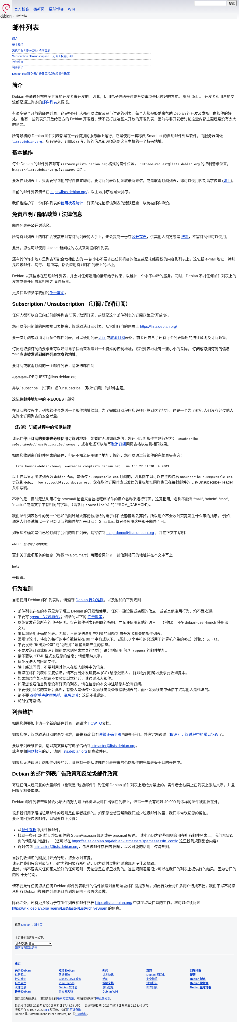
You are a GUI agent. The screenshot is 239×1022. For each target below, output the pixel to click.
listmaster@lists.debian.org (113, 746)
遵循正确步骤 (110, 735)
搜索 (185, 237)
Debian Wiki (110, 991)
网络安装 (64, 974)
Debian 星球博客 (200, 987)
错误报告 (152, 983)
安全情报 (152, 979)
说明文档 (108, 983)
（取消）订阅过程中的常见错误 (192, 735)
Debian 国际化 (155, 974)
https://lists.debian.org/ (68, 192)
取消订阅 (117, 338)
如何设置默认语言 (26, 947)
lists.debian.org (27, 141)
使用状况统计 (72, 203)
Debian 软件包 (68, 987)
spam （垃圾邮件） (45, 617)
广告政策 (95, 617)
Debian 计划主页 (31, 924)
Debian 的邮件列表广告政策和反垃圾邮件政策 (41, 73)
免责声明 (56, 293)
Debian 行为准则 (90, 600)
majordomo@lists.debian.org (130, 533)
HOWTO (95, 723)
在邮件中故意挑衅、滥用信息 (54, 695)
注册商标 (81, 1014)
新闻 (105, 970)
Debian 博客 (198, 979)
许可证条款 (74, 1009)
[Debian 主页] (6, 9)
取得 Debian (66, 970)
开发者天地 (66, 991)
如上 (227, 181)
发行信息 (108, 987)
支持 (149, 970)
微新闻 (39, 9)
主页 (18, 963)
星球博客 (56, 9)
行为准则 (17, 62)
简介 (15, 38)
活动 (105, 979)
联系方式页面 (65, 998)
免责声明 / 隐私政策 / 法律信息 (31, 50)
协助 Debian (23, 991)
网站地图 (195, 970)
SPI (46, 1009)
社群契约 (20, 974)
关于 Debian (23, 970)
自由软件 (20, 983)
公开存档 (139, 237)
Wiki (71, 9)
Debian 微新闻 (199, 983)
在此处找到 (103, 998)
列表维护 (17, 68)
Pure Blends (66, 983)
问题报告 (34, 751)
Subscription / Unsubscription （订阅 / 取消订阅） (43, 56)
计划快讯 (108, 974)
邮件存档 (28, 830)
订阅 (102, 338)
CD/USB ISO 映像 (70, 979)
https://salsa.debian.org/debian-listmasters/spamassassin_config (125, 841)
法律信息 (20, 987)
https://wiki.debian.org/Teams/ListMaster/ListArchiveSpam (59, 908)
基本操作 (17, 44)
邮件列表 (49, 102)
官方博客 (21, 9)
